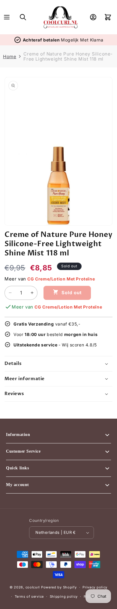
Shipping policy (64, 596)
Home (9, 56)
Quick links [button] (17, 468)
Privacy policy (94, 587)
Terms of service (29, 596)
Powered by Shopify (59, 587)
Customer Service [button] (23, 451)
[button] (6, 17)
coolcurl (33, 587)
